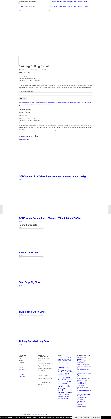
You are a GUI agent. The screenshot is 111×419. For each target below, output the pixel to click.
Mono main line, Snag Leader (64, 376)
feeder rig (79, 102)
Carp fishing (64, 358)
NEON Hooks (80, 385)
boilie (39, 102)
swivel (43, 104)
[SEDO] (27, 6)
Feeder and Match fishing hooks (84, 390)
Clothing (79, 399)
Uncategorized (68, 398)
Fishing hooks (64, 368)
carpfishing (60, 102)
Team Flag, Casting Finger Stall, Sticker (64, 396)
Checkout (80, 1)
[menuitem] (57, 1)
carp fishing (44, 102)
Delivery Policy (22, 376)
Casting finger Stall (81, 397)
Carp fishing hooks (62, 362)
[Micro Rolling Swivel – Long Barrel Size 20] (1, 209)
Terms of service (22, 369)
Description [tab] (21, 106)
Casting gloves (80, 382)
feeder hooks (66, 102)
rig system (33, 104)
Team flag (61, 394)
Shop (64, 1)
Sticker (79, 403)
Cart (75, 1)
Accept (75, 417)
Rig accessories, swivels (29, 102)
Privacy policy (96, 417)
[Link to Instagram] (91, 1)
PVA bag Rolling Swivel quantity (26, 91)
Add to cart (23, 98)
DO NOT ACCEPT (85, 417)
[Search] (90, 6)
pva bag (84, 102)
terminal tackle (49, 104)
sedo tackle (39, 104)
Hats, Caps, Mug (66, 370)
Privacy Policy (22, 367)
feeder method (73, 102)
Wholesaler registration (57, 1)
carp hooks (50, 102)
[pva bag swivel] (37, 12)
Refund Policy (22, 374)
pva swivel (27, 104)
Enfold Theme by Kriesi (42, 414)
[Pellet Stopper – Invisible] (109, 209)
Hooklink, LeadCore (65, 373)
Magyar (85, 1)
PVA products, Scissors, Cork (65, 381)
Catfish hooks (80, 389)
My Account (70, 1)
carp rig (55, 102)
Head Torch (62, 372)
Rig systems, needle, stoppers (64, 389)
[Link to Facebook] (89, 1)
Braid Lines (80, 359)
